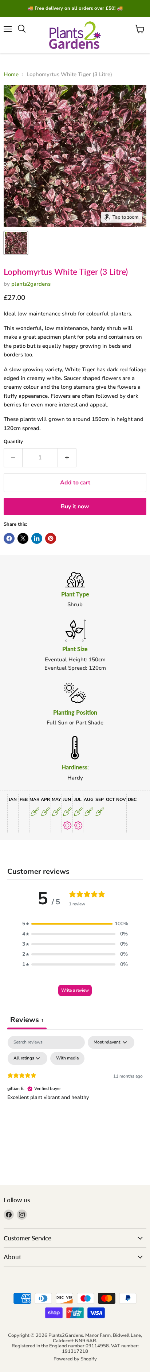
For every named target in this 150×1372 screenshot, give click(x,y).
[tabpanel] (75, 1090)
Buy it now (75, 507)
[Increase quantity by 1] (67, 457)
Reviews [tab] (27, 1020)
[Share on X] (22, 538)
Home (11, 74)
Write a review (75, 990)
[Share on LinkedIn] (36, 538)
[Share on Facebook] (9, 538)
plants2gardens (31, 284)
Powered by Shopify (75, 1359)
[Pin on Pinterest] (50, 538)
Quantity (13, 442)
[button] (75, 924)
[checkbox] (67, 1058)
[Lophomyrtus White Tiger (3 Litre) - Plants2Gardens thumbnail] (16, 243)
